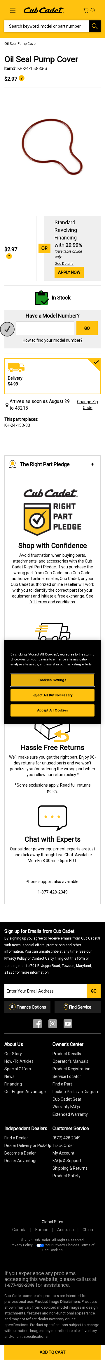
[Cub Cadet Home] (44, 10)
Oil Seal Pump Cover (20, 44)
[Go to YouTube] (68, 1025)
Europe (41, 1229)
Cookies (56, 1250)
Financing (13, 1084)
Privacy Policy (15, 958)
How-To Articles (19, 1061)
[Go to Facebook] (37, 1025)
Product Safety (66, 1175)
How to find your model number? (53, 340)
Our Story (13, 1053)
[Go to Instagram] (52, 1025)
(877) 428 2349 (66, 1138)
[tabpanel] (52, 149)
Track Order (63, 1145)
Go (87, 328)
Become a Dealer (20, 1153)
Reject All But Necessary (53, 695)
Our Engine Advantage (25, 1091)
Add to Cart (53, 1352)
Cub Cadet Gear (66, 1099)
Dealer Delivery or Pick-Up (27, 1145)
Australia (65, 1229)
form (81, 958)
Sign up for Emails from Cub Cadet (52, 951)
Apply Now (69, 272)
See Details (64, 264)
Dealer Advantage (21, 1160)
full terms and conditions (52, 602)
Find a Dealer (16, 1138)
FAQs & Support (66, 1160)
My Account (63, 1153)
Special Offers (17, 1069)
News (9, 1076)
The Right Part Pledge (45, 464)
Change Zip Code (87, 404)
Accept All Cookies (52, 710)
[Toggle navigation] (13, 10)
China (88, 1229)
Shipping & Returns (70, 1168)
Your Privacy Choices (62, 1245)
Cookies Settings (52, 680)
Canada (19, 1229)
